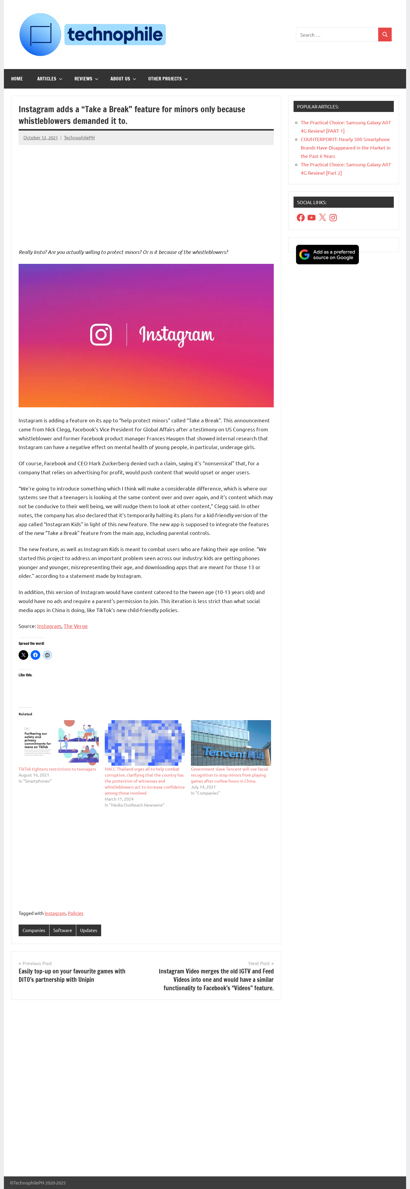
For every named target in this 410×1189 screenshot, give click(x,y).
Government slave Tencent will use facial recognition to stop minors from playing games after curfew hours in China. (229, 774)
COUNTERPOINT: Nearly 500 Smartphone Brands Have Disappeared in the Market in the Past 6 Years (345, 147)
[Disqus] (146, 1090)
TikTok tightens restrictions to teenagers (57, 768)
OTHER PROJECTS (165, 78)
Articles (46, 78)
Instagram (49, 626)
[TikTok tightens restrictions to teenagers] (59, 743)
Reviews (83, 78)
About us (120, 78)
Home (17, 78)
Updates (88, 930)
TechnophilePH (79, 137)
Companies (34, 930)
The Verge (76, 626)
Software (62, 930)
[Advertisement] (146, 192)
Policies (75, 913)
